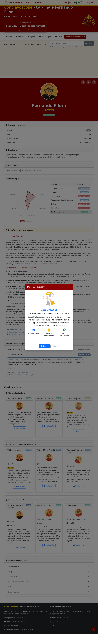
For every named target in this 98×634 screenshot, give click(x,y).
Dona (45, 346)
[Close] (70, 287)
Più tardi (55, 346)
